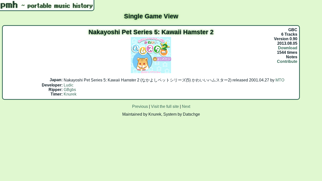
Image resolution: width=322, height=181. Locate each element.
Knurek (70, 94)
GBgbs (70, 89)
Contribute (287, 61)
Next (186, 106)
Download (287, 48)
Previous (140, 106)
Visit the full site (165, 106)
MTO (279, 80)
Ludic (68, 85)
